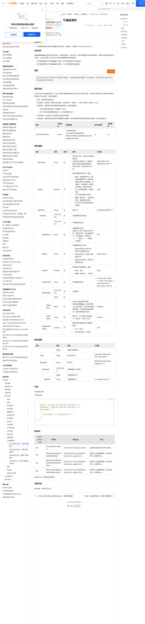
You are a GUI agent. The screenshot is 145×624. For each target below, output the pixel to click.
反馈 (78, 506)
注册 (132, 3)
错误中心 (40, 477)
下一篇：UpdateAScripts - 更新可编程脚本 (97, 496)
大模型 (22, 3)
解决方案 (34, 3)
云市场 (51, 3)
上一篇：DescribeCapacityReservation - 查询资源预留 (55, 496)
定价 (45, 3)
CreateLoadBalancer (85, 46)
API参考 (69, 14)
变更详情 (48, 488)
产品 (27, 3)
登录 (140, 3)
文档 (118, 3)
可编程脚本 (84, 14)
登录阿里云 (32, 34)
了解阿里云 (70, 3)
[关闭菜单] (3, 3)
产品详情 (99, 25)
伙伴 (57, 3)
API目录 (76, 14)
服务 (62, 3)
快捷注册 (14, 34)
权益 (40, 3)
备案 (122, 3)
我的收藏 (109, 25)
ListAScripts (53, 58)
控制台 (128, 3)
